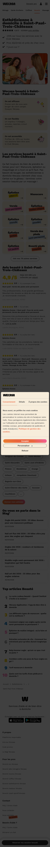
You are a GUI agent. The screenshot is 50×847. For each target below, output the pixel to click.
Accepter (25, 441)
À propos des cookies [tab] (38, 402)
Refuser (25, 450)
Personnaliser (23, 446)
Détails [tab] (22, 402)
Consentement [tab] (9, 402)
